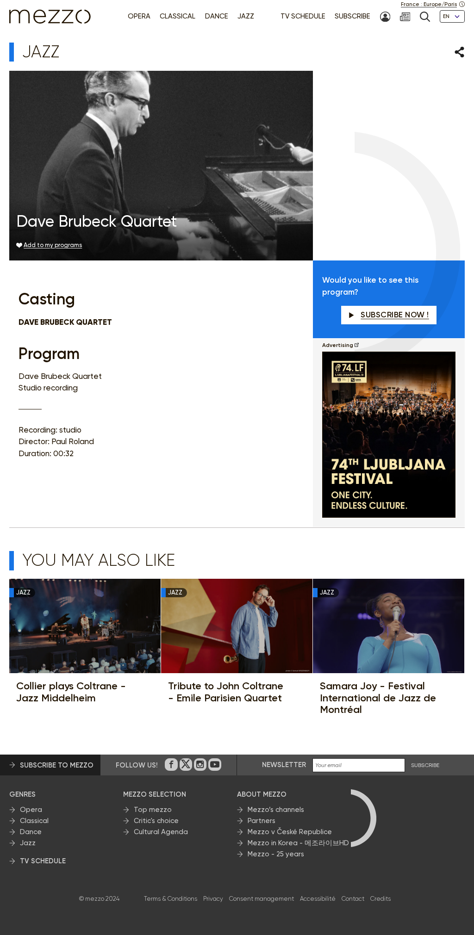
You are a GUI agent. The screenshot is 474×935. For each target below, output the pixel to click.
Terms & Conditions (170, 898)
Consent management (261, 898)
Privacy (213, 898)
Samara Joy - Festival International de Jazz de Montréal (378, 697)
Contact (353, 898)
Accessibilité (318, 898)
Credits (380, 898)
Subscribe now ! (395, 314)
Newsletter (284, 765)
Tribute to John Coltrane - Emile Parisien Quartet (225, 692)
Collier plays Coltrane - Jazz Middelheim (71, 692)
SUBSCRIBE (425, 765)
